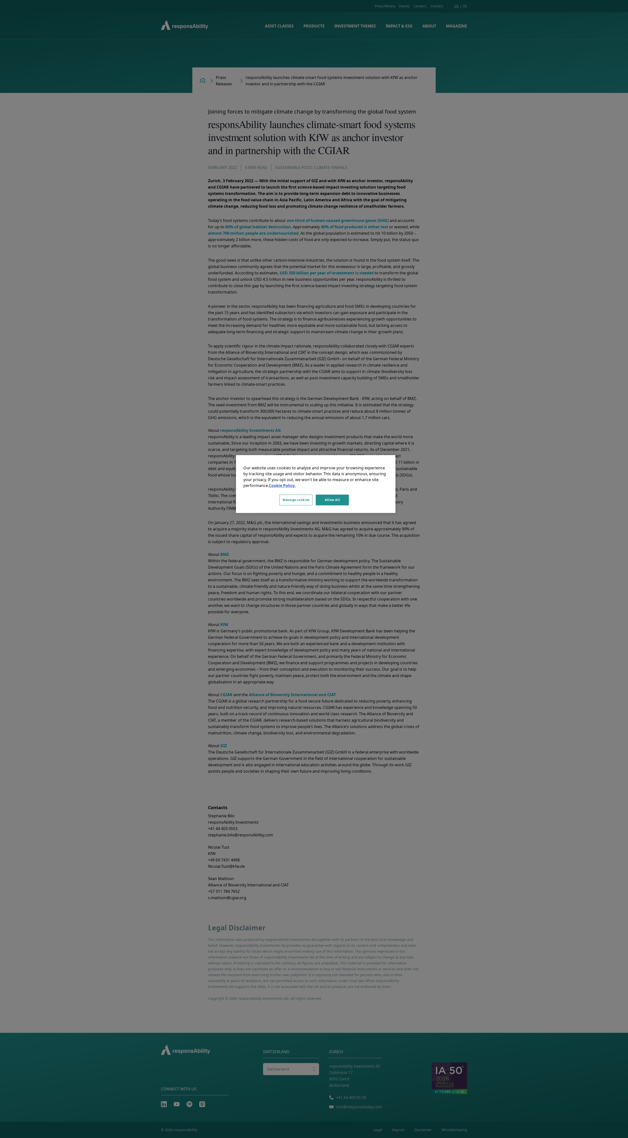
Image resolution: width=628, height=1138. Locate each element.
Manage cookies (296, 500)
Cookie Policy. (282, 485)
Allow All (332, 500)
